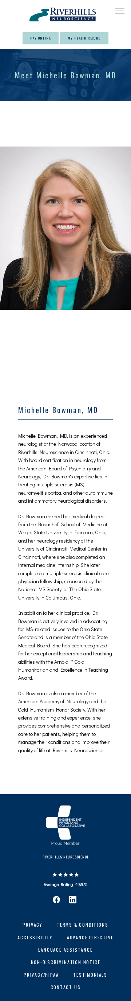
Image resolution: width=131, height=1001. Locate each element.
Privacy (32, 925)
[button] (120, 11)
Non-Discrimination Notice (65, 962)
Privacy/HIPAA (41, 975)
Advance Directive (90, 937)
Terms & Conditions (82, 925)
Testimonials (90, 975)
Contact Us (66, 987)
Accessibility (34, 937)
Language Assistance (65, 950)
